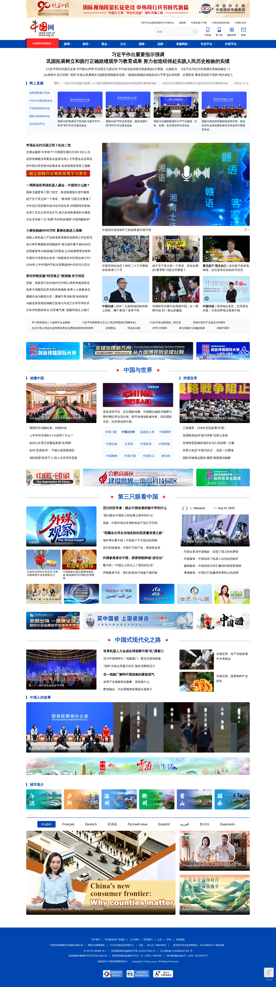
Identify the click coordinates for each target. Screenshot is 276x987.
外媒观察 (34, 542)
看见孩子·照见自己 (215, 265)
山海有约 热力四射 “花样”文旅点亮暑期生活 (72, 74)
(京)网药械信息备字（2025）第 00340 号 (187, 955)
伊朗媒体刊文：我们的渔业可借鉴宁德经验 (130, 572)
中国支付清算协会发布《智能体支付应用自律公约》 (59, 258)
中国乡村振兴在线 (221, 22)
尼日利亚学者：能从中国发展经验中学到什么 (135, 508)
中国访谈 (108, 306)
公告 (159, 939)
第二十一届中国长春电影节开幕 (46, 685)
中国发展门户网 (199, 22)
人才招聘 (134, 939)
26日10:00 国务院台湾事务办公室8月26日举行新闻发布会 (195, 83)
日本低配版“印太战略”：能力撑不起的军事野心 (209, 418)
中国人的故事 (40, 697)
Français (68, 824)
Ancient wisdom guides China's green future (208, 909)
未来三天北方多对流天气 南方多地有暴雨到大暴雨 (58, 212)
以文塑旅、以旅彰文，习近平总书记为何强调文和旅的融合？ (190, 69)
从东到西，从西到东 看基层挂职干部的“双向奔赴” (199, 74)
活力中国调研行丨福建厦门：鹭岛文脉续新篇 (132, 658)
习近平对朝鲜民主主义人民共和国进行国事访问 (109, 322)
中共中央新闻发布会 (40, 100)
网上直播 (36, 83)
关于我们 (95, 939)
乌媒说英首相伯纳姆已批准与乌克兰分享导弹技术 (57, 303)
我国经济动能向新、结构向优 (48, 428)
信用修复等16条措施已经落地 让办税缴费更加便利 (58, 251)
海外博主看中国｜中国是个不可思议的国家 (130, 540)
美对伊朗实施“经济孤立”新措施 (48, 276)
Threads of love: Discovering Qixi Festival (206, 865)
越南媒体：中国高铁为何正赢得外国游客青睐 (212, 565)
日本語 (112, 824)
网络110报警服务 (96, 945)
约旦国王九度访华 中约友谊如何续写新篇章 (122, 69)
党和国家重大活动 (39, 92)
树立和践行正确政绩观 (192, 328)
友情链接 (180, 939)
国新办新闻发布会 (39, 116)
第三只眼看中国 (138, 496)
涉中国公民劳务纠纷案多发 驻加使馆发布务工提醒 (58, 165)
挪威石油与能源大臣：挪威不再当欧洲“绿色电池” (57, 296)
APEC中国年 (159, 328)
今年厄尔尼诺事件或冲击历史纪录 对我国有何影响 (58, 205)
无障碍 (268, 979)
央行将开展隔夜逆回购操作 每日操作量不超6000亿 (58, 244)
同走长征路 (134, 328)
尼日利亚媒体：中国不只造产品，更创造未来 (131, 547)
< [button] (244, 83)
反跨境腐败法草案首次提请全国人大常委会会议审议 (59, 159)
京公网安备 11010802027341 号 (176, 951)
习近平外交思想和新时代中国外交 (157, 22)
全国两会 (110, 328)
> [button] (247, 83)
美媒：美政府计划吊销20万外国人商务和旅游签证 (58, 282)
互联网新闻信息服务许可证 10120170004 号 (133, 951)
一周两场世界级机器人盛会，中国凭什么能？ (58, 185)
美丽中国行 (223, 328)
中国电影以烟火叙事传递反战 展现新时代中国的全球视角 (78, 575)
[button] (247, 184)
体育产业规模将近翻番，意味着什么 (126, 681)
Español (163, 824)
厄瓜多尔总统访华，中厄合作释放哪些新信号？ (56, 418)
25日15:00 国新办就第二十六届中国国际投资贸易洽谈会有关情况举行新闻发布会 (110, 83)
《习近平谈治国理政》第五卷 (164, 322)
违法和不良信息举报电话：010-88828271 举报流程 (198, 945)
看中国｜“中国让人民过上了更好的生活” (128, 565)
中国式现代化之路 (138, 639)
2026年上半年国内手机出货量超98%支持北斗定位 (58, 264)
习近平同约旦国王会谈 (61, 69)
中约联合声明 (85, 69)
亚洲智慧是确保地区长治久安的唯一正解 (208, 443)
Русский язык (137, 824)
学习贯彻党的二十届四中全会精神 (51, 322)
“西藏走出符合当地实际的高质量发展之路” (133, 533)
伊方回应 (78, 276)
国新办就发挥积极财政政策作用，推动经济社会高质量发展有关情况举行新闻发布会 (223, 125)
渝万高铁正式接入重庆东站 (119, 230)
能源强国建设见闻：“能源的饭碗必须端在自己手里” (134, 74)
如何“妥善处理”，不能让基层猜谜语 (51, 450)
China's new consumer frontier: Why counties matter (66, 909)
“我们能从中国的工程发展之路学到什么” (128, 515)
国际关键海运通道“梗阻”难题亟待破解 (207, 457)
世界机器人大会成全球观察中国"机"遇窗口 (133, 651)
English (46, 824)
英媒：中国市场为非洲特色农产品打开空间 (130, 523)
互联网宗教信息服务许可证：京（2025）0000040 (137, 955)
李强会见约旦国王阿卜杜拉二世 (48, 145)
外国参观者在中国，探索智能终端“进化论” (133, 558)
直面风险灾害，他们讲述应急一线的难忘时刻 (57, 748)
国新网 (182, 22)
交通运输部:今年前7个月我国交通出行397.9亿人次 (58, 152)
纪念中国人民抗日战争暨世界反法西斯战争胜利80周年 (62, 328)
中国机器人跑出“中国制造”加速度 (202, 541)
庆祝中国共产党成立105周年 (209, 322)
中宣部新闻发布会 (39, 108)
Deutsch (91, 824)
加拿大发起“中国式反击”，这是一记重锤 (208, 450)
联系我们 (148, 939)
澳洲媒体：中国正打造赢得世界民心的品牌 (211, 572)
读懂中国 (37, 378)
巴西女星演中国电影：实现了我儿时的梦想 (211, 551)
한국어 (204, 824)
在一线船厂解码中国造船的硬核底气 (128, 674)
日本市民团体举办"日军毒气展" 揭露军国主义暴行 (57, 310)
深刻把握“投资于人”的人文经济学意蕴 (53, 457)
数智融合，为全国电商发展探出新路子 (127, 689)
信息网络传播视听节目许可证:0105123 (87, 955)
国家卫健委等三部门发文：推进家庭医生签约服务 (57, 192)
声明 (169, 939)
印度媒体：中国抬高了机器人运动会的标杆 (211, 558)
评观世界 (190, 378)
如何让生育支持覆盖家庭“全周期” (50, 443)
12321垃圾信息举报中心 (122, 945)
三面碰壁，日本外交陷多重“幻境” (204, 428)
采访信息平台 (37, 123)
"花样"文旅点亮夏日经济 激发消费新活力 (129, 666)
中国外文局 (240, 22)
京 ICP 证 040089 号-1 (95, 951)
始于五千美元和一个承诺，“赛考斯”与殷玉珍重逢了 (58, 199)
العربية (184, 824)
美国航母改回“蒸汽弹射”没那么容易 (205, 435)
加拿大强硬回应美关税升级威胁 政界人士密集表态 (58, 289)
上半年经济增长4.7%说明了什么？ (51, 435)
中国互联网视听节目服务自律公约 (66, 945)
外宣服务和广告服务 (115, 939)
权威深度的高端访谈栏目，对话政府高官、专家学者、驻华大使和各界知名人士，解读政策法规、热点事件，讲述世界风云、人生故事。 (137, 416)
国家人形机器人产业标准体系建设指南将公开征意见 (59, 237)
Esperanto (227, 824)
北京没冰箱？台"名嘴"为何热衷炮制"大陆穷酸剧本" (58, 219)
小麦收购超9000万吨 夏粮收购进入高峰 (54, 230)
